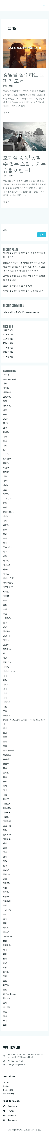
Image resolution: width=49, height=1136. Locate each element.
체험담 (6, 892)
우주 (5, 737)
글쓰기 (6, 423)
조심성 (6, 870)
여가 (5, 675)
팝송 (5, 958)
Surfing (6, 1086)
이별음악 (7, 803)
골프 (5, 410)
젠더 (5, 865)
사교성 (6, 560)
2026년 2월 (8, 352)
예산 (5, 693)
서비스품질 (8, 582)
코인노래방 (8, 936)
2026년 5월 (8, 339)
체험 (5, 887)
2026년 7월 (8, 330)
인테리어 (7, 834)
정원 (5, 861)
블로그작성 (8, 547)
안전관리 (7, 631)
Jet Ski (6, 1082)
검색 (5, 230)
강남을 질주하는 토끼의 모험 (24, 77)
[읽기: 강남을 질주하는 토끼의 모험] (24, 53)
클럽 (5, 941)
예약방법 (7, 702)
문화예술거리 (9, 512)
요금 (5, 733)
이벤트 (6, 799)
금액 (5, 427)
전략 (5, 856)
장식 (5, 852)
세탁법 (6, 591)
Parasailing (8, 1090)
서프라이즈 (8, 587)
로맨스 (6, 467)
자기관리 (7, 839)
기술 (5, 441)
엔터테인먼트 (9, 671)
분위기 (6, 538)
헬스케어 (7, 998)
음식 (5, 768)
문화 (5, 86)
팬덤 (5, 967)
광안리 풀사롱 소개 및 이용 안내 (17, 285)
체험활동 (7, 901)
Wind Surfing (8, 1093)
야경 (5, 658)
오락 (5, 711)
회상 (5, 1016)
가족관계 (7, 392)
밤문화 (6, 525)
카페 (5, 923)
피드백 (6, 985)
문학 (5, 503)
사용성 (6, 569)
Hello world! (8, 312)
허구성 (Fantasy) (10, 994)
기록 (5, 436)
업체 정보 (7, 662)
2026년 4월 (8, 343)
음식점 (6, 772)
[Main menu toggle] (43, 5)
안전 (5, 627)
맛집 (5, 489)
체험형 (6, 896)
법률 (5, 529)
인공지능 (7, 825)
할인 (5, 989)
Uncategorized (9, 379)
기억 (5, 445)
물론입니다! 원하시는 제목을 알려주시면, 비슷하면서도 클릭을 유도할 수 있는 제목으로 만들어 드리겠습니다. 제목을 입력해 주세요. (24, 267)
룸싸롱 (6, 472)
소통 (5, 600)
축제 (5, 914)
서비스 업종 (8, 578)
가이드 (6, 388)
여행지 (6, 684)
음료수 (6, 764)
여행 (5, 175)
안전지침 (7, 649)
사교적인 (7, 565)
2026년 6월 (8, 334)
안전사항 (7, 636)
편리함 (6, 972)
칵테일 (6, 927)
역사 (5, 689)
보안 (5, 534)
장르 (5, 848)
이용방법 (7, 812)
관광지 (6, 419)
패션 (5, 963)
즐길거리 (7, 874)
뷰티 (5, 543)
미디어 (6, 516)
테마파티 (7, 945)
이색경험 (7, 808)
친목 (5, 918)
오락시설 (7, 715)
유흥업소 (7, 755)
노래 (5, 450)
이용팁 (6, 817)
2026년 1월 (8, 356)
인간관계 (7, 821)
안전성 (6, 640)
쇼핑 (5, 605)
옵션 (5, 728)
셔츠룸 (6, 596)
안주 (5, 653)
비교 (5, 551)
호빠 (5, 1003)
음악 (5, 777)
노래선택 (7, 458)
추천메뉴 (7, 910)
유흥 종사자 (8, 750)
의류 (5, 786)
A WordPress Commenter (27, 312)
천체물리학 (8, 883)
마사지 (6, 485)
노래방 (6, 454)
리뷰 (5, 476)
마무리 (6, 481)
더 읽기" (6, 112)
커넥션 (6, 932)
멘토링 (6, 494)
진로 (5, 879)
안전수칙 (7, 644)
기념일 (6, 432)
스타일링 (7, 618)
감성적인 (7, 396)
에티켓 (6, 667)
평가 (5, 976)
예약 (5, 698)
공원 (5, 414)
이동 (5, 794)
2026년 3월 (8, 347)
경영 (5, 401)
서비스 (6, 574)
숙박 (5, 609)
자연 (5, 843)
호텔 (5, 1011)
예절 (5, 706)
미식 (5, 521)
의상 (5, 790)
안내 (5, 622)
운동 (5, 741)
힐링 (5, 1025)
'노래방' (6, 374)
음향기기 (7, 781)
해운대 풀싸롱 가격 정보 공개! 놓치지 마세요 (23, 291)
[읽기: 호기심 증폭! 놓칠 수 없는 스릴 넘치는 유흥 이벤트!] (24, 136)
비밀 (5, 556)
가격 (5, 383)
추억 (5, 905)
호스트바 (7, 1007)
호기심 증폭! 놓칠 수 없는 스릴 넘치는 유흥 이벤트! (24, 163)
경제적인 (7, 405)
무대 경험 (7, 498)
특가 (5, 949)
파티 (5, 954)
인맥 (5, 830)
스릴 (5, 613)
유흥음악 (7, 759)
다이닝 (6, 463)
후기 (5, 1020)
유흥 (5, 746)
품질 (5, 980)
